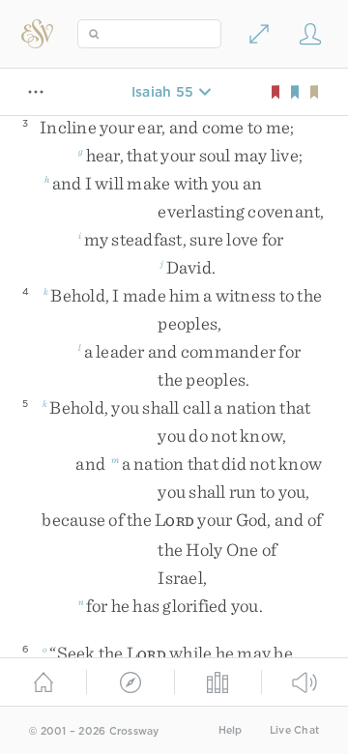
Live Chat (294, 730)
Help (230, 730)
